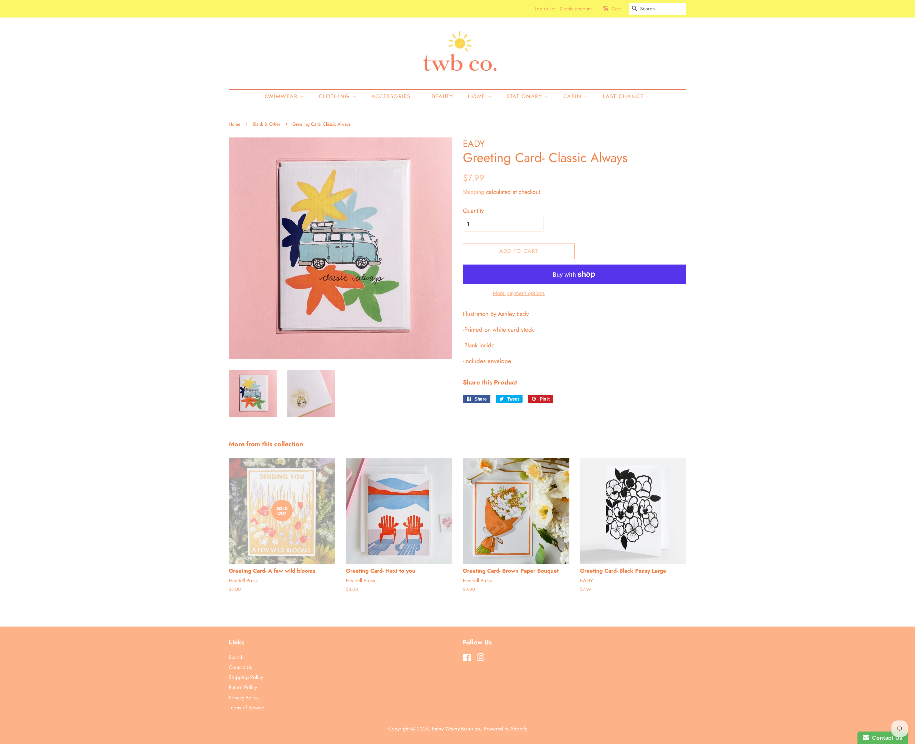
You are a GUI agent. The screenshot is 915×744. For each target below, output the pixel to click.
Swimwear (282, 96)
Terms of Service (246, 707)
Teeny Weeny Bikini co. (456, 728)
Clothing (335, 96)
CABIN (573, 96)
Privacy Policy (243, 697)
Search (236, 657)
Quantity (473, 210)
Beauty (442, 96)
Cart (616, 8)
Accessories (392, 96)
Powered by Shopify (505, 728)
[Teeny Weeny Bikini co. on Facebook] (467, 658)
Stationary (526, 96)
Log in (541, 8)
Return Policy (243, 687)
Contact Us (240, 667)
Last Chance (624, 96)
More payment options (519, 293)
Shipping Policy (246, 677)
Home (478, 96)
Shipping (473, 192)
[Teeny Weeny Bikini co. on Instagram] (480, 658)
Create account (576, 8)
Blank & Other (266, 124)
